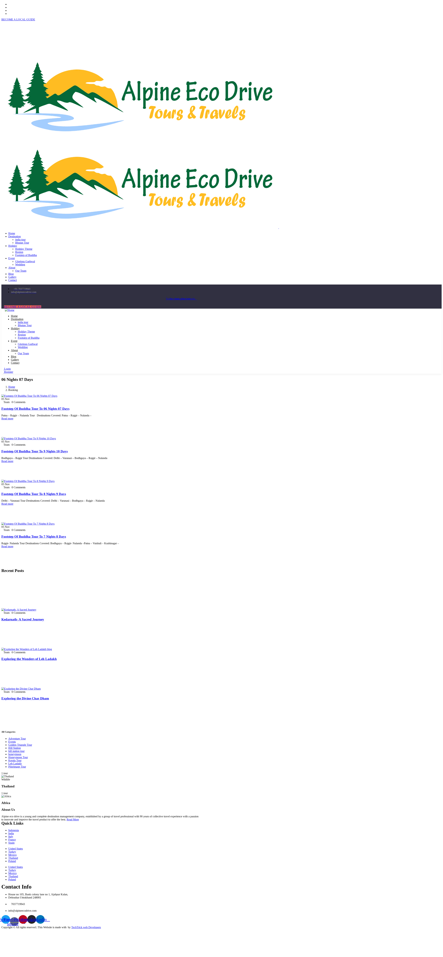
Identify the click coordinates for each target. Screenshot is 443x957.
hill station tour (16, 751)
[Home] (9, 310)
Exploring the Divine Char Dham (25, 698)
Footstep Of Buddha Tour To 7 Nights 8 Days (33, 536)
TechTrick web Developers (86, 927)
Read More (73, 819)
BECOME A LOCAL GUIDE (18, 19)
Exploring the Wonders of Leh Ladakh (29, 659)
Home (11, 386)
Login (7, 368)
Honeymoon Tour (18, 757)
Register (8, 371)
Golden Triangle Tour (20, 744)
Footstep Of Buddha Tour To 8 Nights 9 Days (33, 494)
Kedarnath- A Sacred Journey (22, 619)
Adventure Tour (17, 738)
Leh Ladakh (15, 763)
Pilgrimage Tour (17, 766)
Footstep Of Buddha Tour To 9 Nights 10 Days (34, 451)
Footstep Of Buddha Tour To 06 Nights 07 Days (35, 408)
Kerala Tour (14, 760)
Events (12, 741)
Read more (7, 418)
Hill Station (14, 747)
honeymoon (14, 754)
